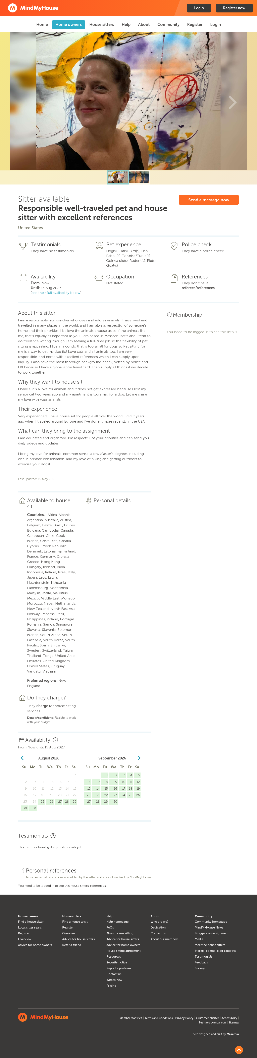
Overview (24, 939)
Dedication (158, 927)
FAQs (110, 927)
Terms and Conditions (159, 1018)
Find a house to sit (75, 921)
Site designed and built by (216, 1034)
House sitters (101, 24)
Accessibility (229, 1018)
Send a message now (208, 199)
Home (42, 24)
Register (195, 24)
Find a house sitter (31, 921)
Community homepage (211, 921)
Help (126, 24)
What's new (114, 980)
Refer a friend (71, 945)
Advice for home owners (35, 945)
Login (199, 8)
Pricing (111, 986)
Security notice (116, 962)
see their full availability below (56, 292)
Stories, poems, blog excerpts (215, 951)
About (144, 24)
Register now (234, 8)
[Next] (233, 101)
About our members (164, 939)
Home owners (68, 24)
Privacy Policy (184, 1018)
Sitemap (233, 1022)
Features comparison (212, 1022)
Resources (113, 956)
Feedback (201, 962)
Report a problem (118, 968)
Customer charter (207, 1018)
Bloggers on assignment (211, 933)
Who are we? (159, 921)
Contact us (113, 974)
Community (168, 24)
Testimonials (203, 956)
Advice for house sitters (78, 939)
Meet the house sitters (210, 945)
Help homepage (117, 921)
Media (199, 939)
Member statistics (130, 1018)
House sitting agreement (123, 951)
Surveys (200, 968)
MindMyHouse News (209, 927)
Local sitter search (30, 927)
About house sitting (119, 933)
